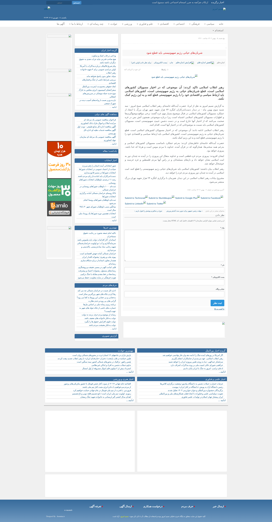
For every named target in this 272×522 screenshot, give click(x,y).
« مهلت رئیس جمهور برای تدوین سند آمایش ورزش (184, 211)
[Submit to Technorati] (136, 198)
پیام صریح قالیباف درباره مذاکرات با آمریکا (98, 66)
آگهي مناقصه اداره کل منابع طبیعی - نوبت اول (96, 126)
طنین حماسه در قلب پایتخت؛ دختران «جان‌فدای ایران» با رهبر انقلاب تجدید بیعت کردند (94, 358)
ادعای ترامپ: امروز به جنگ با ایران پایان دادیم (203, 368)
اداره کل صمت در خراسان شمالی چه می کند (97, 290)
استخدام (218, 30)
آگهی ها (61, 24)
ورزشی (128, 24)
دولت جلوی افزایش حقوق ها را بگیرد (100, 321)
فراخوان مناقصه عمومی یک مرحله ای (100, 120)
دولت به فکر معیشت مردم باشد (102, 325)
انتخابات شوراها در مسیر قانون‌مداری (100, 172)
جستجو (77, 2)
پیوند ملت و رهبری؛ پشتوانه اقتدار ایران (99, 257)
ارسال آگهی (125, 506)
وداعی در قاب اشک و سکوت (104, 56)
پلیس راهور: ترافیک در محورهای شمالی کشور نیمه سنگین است (104, 362)
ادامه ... (113, 107)
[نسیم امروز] (219, 9)
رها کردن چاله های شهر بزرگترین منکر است (97, 294)
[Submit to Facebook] (212, 198)
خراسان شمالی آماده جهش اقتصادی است (98, 253)
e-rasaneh (68, 510)
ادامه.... (129, 400)
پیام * (222, 228)
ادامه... (113, 144)
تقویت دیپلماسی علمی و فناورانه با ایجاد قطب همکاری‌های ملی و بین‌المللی (191, 393)
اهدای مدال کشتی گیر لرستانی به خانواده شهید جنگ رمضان (105, 397)
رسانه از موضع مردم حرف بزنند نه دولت (99, 314)
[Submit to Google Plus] (187, 198)
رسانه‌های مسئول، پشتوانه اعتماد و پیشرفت (97, 271)
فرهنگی (195, 24)
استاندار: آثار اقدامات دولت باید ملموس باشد (96, 240)
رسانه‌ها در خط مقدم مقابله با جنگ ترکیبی (98, 274)
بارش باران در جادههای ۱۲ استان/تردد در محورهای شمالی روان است (101, 355)
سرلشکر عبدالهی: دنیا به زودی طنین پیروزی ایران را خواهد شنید (196, 362)
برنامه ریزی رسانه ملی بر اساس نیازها (99, 304)
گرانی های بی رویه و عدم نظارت (102, 301)
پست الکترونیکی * (217, 277)
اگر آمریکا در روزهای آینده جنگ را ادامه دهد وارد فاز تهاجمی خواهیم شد (193, 355)
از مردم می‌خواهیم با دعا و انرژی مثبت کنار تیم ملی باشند (106, 387)
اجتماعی (179, 24)
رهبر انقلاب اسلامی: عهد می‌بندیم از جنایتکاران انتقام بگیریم (197, 358)
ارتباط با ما (77, 24)
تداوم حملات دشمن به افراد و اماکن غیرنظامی (111, 365)
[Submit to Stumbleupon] (161, 198)
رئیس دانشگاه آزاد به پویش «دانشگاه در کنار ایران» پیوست (197, 387)
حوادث (113, 24)
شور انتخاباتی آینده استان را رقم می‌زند (99, 166)
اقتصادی (164, 24)
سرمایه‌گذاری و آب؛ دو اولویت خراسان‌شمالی (96, 243)
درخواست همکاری (152, 506)
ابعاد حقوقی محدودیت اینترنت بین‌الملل (99, 86)
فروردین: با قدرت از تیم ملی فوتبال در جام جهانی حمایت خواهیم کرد (102, 390)
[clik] (47, 8)
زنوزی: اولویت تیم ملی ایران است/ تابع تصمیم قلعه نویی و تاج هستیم (101, 393)
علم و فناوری (145, 24)
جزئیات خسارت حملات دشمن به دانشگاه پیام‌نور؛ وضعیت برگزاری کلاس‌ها (191, 384)
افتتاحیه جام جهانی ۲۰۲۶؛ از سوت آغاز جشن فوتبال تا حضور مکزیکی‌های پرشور (97, 384)
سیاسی (210, 24)
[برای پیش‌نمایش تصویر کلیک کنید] (174, 77)
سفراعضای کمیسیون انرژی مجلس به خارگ (97, 90)
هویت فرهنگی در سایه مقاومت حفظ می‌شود (97, 277)
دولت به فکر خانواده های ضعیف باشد (100, 318)
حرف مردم (186, 506)
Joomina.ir (61, 516)
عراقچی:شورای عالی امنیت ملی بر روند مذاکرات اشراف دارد (197, 365)
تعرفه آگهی (95, 506)
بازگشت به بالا (219, 309)
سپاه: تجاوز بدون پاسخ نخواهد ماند (101, 76)
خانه (221, 24)
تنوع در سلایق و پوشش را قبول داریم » (148, 211)
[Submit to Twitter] (156, 203)
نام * (222, 265)
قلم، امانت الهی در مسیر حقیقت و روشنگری (97, 267)
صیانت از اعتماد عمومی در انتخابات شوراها (97, 169)
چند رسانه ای (96, 24)
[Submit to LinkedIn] (135, 203)
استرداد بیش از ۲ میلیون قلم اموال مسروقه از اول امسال (106, 368)
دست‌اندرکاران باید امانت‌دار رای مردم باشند (97, 176)
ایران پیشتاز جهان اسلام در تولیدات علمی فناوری (202, 397)
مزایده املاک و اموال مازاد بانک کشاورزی (98, 123)
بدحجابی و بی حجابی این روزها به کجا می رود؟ (96, 297)
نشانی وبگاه (220, 289)
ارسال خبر (218, 506)
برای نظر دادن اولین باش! (141, 62)
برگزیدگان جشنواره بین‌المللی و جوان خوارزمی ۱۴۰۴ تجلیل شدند (195, 390)
